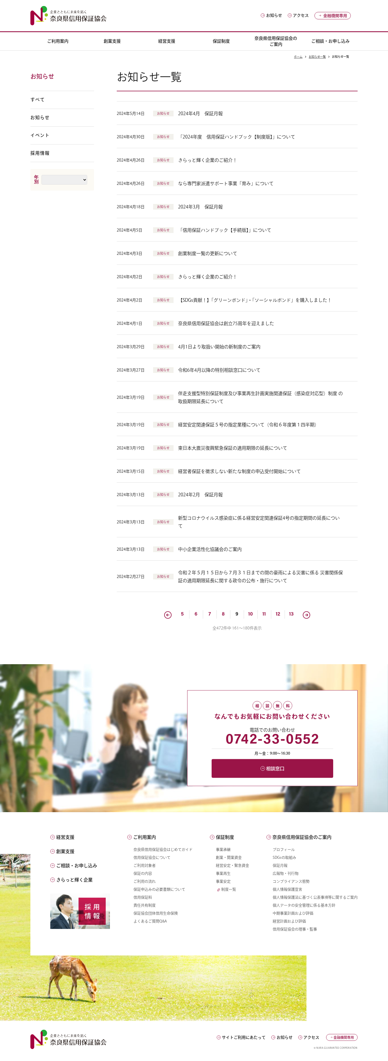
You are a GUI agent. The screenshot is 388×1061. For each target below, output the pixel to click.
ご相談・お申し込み (330, 41)
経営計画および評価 (289, 921)
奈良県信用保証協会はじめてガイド (163, 849)
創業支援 (112, 41)
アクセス (301, 15)
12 (278, 614)
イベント (40, 135)
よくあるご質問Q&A (150, 921)
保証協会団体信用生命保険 (155, 913)
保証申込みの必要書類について (159, 889)
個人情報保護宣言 (287, 889)
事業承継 (223, 849)
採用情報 (40, 153)
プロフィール (284, 849)
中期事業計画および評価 (293, 913)
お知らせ (274, 15)
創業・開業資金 (229, 857)
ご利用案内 (57, 41)
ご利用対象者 (144, 865)
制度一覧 (228, 889)
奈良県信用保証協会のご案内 (276, 41)
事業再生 (223, 873)
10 (250, 614)
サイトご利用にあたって (244, 1037)
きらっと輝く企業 (74, 880)
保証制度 (221, 41)
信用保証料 (142, 897)
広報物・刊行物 (286, 873)
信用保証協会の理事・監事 (295, 929)
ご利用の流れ (144, 881)
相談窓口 (275, 768)
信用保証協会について (151, 857)
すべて (37, 99)
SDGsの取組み (284, 857)
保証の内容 (142, 873)
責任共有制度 (144, 905)
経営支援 (166, 41)
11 (264, 614)
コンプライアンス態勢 (291, 881)
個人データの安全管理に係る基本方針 (304, 905)
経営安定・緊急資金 (232, 865)
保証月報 (280, 865)
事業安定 (223, 881)
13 (291, 614)
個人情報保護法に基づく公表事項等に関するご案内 (315, 897)
